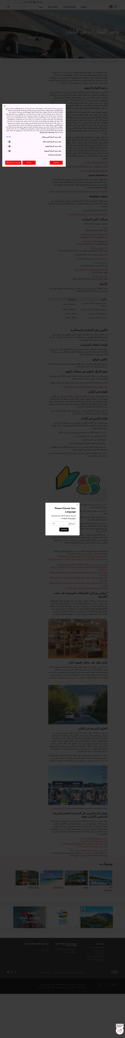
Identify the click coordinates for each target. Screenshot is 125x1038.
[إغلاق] (4, 106)
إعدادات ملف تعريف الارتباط (54, 154)
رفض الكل (29, 162)
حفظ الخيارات (56, 162)
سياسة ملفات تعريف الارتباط (47, 132)
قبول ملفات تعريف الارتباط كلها (13, 162)
